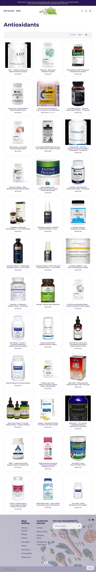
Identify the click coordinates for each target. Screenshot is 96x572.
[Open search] (82, 11)
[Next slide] (90, 3)
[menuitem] (18, 11)
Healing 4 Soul (11, 569)
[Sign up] (79, 526)
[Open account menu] (86, 11)
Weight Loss (26, 557)
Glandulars (25, 549)
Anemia (24, 538)
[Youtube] (93, 520)
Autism (24, 546)
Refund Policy (42, 531)
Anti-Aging (25, 542)
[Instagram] (89, 520)
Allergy (24, 534)
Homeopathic (26, 553)
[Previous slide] (4, 3)
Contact (40, 528)
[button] (80, 35)
